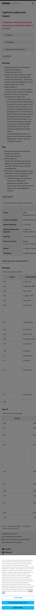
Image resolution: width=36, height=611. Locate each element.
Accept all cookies (18, 607)
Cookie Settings (18, 597)
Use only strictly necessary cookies (18, 602)
